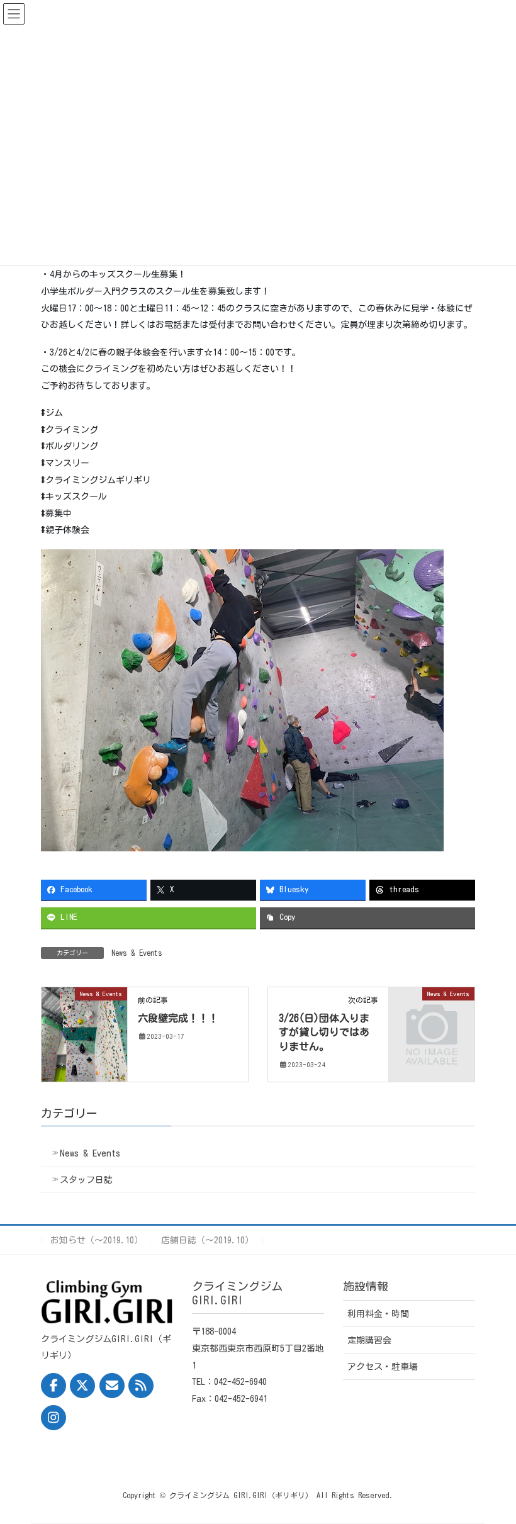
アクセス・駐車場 (382, 1366)
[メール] (112, 1385)
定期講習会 (369, 1340)
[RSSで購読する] (141, 1385)
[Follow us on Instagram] (53, 1417)
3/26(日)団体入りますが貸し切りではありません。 (324, 1032)
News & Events (136, 952)
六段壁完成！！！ (178, 1018)
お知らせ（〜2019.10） (96, 1240)
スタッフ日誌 (86, 1179)
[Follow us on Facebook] (53, 1385)
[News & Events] (84, 1033)
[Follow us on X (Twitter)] (82, 1385)
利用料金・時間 (378, 1313)
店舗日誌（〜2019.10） (207, 1240)
